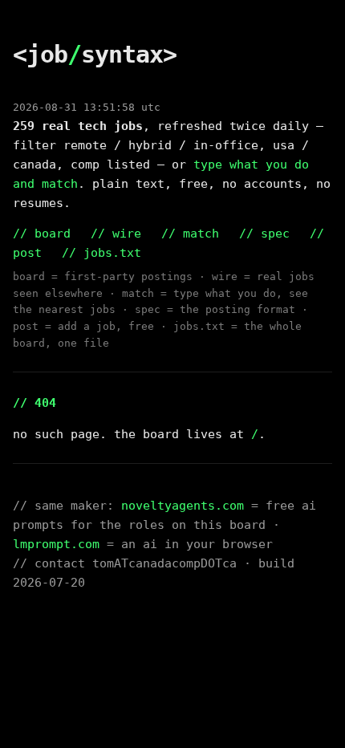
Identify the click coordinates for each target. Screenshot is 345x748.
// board (42, 233)
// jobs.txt (101, 253)
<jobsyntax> (95, 54)
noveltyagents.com (182, 505)
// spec (264, 233)
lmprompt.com (56, 544)
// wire (116, 233)
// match (190, 233)
